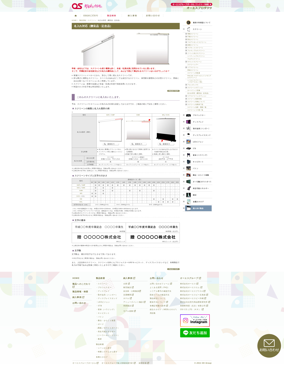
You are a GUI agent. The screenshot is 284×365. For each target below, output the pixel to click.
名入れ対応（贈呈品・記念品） (198, 93)
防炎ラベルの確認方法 (159, 295)
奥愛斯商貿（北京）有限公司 (193, 306)
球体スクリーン (193, 70)
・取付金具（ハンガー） (107, 295)
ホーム (75, 15)
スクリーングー (193, 64)
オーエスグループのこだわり (90, 15)
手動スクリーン (193, 36)
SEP (108, 115)
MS (163, 115)
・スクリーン (102, 284)
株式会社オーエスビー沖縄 (192, 298)
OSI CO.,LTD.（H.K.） (191, 309)
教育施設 (127, 287)
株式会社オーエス (188, 284)
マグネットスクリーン (195, 47)
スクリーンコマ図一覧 (195, 110)
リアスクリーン (193, 67)
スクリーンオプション (195, 87)
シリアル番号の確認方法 (160, 291)
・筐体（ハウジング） (106, 309)
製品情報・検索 (80, 292)
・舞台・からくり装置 (106, 320)
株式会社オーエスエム (190, 287)
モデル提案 (128, 311)
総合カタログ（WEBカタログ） (164, 309)
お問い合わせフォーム (160, 284)
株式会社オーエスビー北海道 (193, 295)
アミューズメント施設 (133, 302)
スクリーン (92, 20)
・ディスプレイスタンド (107, 298)
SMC (83, 188)
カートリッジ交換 (193, 90)
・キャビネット (103, 313)
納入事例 (132, 15)
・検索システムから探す (107, 352)
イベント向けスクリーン (196, 53)
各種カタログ (102, 357)
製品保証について (158, 298)
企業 (125, 284)
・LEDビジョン (103, 302)
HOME (74, 20)
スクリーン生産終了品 (195, 104)
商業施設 (127, 306)
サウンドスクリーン (194, 62)
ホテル (126, 298)
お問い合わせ (153, 15)
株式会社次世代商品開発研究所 (194, 302)
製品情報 (82, 20)
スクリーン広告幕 (193, 73)
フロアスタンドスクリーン (196, 42)
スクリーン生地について (196, 101)
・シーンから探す (104, 348)
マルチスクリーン (193, 59)
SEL (81, 202)
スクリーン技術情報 (194, 99)
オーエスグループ (189, 278)
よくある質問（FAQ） (160, 287)
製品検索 (111, 15)
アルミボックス (193, 85)
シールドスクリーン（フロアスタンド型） (195, 81)
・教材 (99, 339)
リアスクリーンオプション (196, 96)
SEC (78, 188)
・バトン (100, 317)
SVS (168, 115)
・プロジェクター (104, 287)
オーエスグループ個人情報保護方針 (118, 363)
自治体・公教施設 (131, 291)
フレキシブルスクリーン (196, 50)
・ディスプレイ (103, 291)
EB (81, 199)
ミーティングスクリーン (196, 56)
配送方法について (158, 302)
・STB (99, 306)
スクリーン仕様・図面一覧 (196, 107)
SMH (138, 115)
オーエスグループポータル (84, 363)
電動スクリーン (193, 34)
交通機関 (127, 295)
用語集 (153, 313)
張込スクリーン (193, 39)
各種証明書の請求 (158, 306)
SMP (113, 115)
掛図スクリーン (193, 45)
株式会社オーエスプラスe (192, 291)
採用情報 (143, 363)
